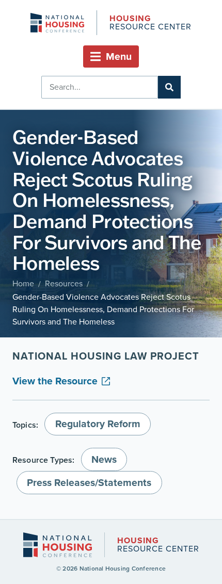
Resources (64, 283)
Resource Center (150, 23)
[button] (111, 56)
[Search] (169, 87)
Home (23, 283)
